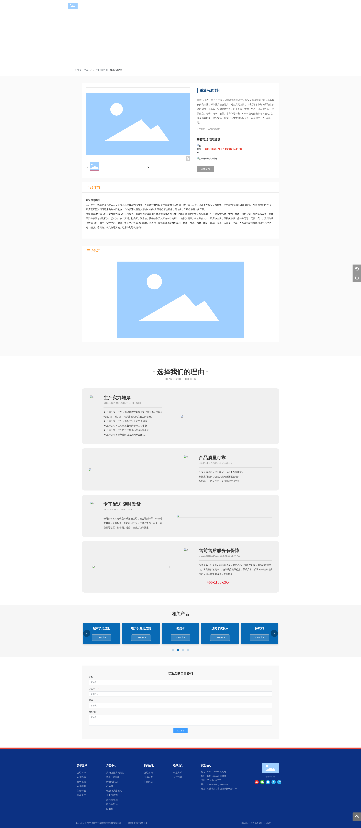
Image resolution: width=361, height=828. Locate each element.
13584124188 (233, 149)
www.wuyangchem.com (217, 784)
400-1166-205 (213, 149)
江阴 (261, 823)
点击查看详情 (235, 472)
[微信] (262, 782)
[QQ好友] (268, 782)
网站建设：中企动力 (250, 823)
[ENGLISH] (291, 6)
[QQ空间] (273, 782)
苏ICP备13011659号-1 (137, 823)
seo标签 (267, 823)
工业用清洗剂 (102, 70)
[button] (173, 650)
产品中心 (88, 70)
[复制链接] (279, 782)
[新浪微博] (257, 782)
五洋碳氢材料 (91, 5)
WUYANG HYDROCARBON (90, 8)
